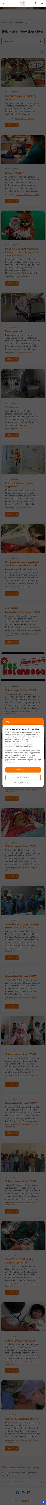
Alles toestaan (23, 770)
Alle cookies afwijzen (23, 783)
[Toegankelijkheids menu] (43, 1502)
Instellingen (23, 777)
